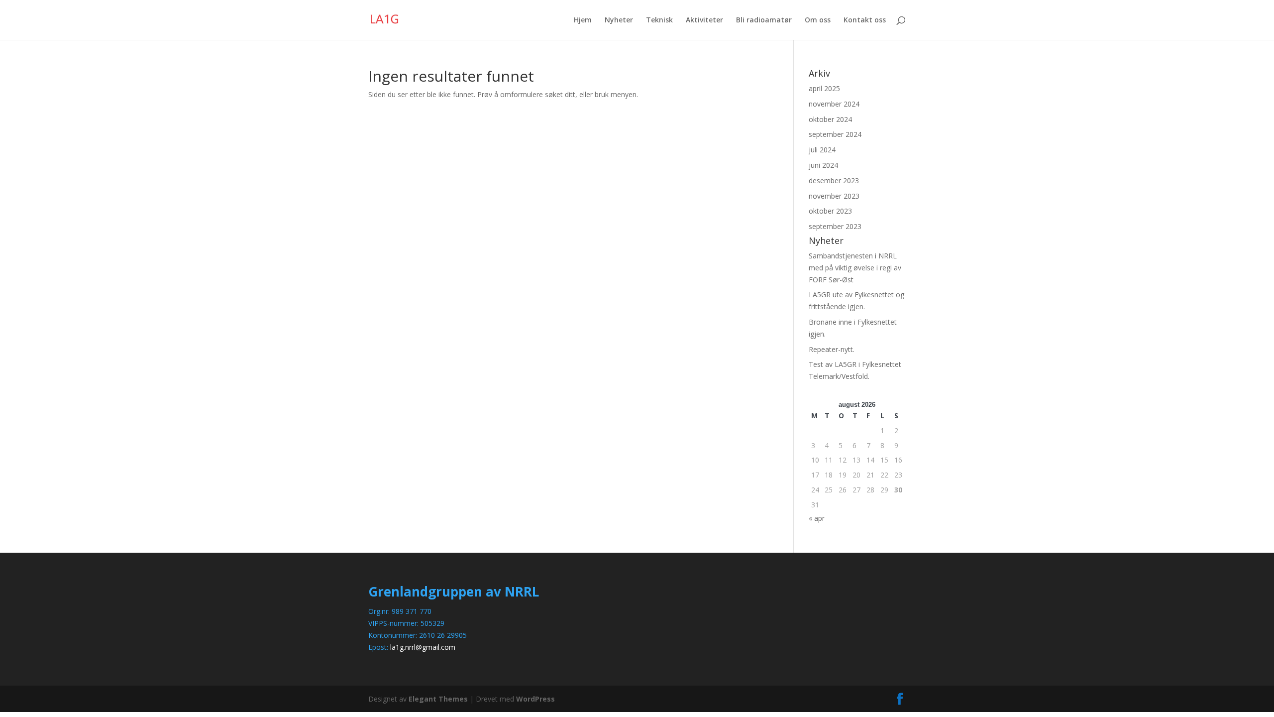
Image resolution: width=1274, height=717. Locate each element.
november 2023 (834, 196)
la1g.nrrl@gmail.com (422, 647)
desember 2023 (834, 180)
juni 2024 (823, 165)
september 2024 (835, 134)
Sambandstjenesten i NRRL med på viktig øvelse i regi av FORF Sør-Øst (855, 267)
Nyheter (619, 20)
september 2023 (835, 226)
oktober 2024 (830, 119)
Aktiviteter (704, 20)
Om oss (818, 20)
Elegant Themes (438, 699)
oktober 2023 (830, 211)
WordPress (535, 699)
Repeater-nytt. (831, 349)
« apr (817, 518)
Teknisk (659, 20)
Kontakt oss (865, 20)
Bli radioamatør (764, 20)
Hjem (583, 20)
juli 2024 (822, 149)
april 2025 (824, 88)
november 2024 (834, 104)
